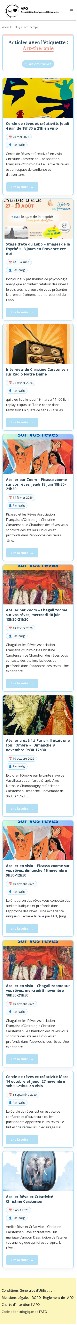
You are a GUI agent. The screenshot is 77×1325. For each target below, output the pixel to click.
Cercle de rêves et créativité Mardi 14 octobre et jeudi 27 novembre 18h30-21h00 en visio (38, 1081)
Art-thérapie (31, 27)
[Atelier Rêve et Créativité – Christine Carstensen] (38, 1171)
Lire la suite (24, 188)
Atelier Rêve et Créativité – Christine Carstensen (31, 1199)
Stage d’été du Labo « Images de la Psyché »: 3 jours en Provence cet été (38, 249)
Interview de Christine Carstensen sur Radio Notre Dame (37, 372)
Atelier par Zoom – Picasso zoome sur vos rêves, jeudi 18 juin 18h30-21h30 (36, 484)
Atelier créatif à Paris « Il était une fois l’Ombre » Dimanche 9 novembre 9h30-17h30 (38, 745)
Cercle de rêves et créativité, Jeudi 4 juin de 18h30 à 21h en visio (37, 126)
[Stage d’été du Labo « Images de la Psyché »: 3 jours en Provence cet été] (38, 219)
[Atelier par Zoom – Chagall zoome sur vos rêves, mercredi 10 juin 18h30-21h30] (38, 584)
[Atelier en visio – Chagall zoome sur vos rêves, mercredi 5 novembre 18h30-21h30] (38, 960)
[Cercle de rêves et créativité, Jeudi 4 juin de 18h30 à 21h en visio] (38, 98)
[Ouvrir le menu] (71, 10)
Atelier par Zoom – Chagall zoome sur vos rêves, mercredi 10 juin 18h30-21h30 (36, 615)
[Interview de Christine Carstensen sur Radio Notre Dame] (38, 344)
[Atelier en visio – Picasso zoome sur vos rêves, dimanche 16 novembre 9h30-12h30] (38, 840)
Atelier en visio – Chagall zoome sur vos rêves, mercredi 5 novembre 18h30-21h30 (38, 990)
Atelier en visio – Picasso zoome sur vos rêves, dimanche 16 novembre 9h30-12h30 (38, 870)
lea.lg (21, 145)
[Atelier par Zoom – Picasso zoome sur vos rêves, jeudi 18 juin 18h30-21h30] (38, 454)
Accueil (6, 27)
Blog (17, 27)
